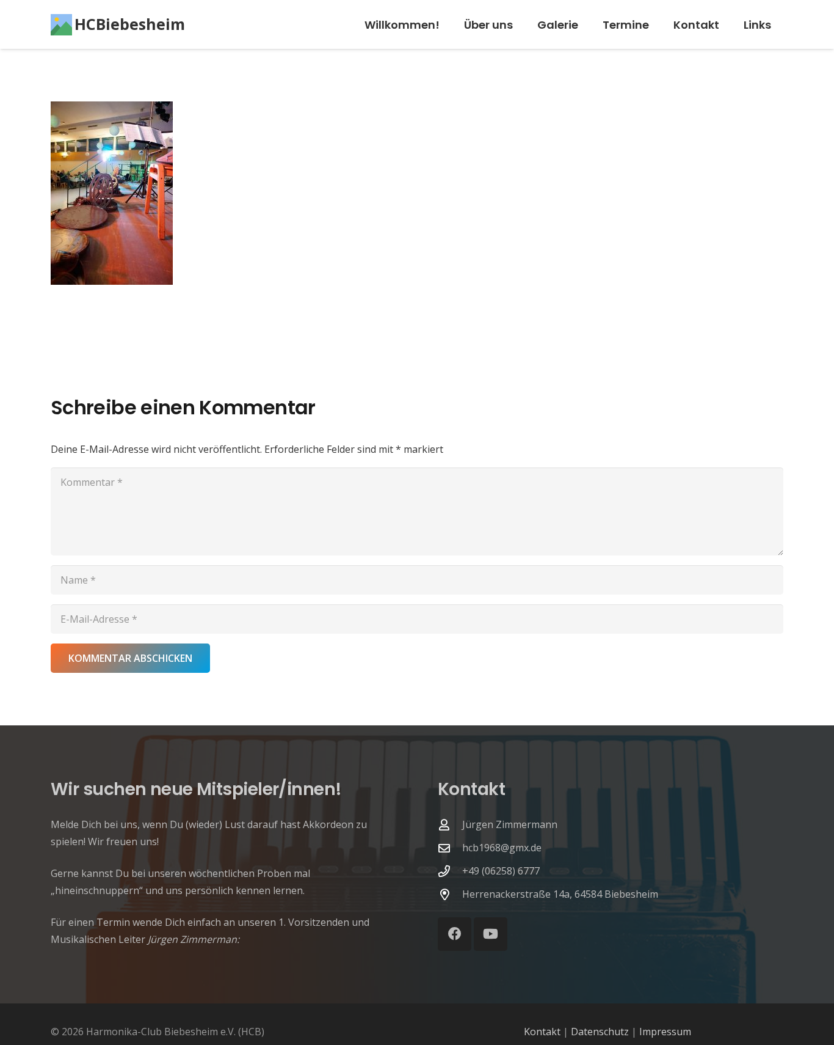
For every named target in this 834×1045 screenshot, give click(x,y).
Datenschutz (600, 1031)
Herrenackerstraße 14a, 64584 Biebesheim (560, 894)
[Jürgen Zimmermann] (450, 825)
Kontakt (542, 1031)
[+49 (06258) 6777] (450, 871)
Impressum (665, 1031)
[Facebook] (454, 934)
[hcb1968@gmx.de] (450, 848)
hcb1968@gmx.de (502, 847)
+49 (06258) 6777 (501, 871)
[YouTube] (490, 934)
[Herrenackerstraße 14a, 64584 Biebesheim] (450, 894)
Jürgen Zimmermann (509, 824)
